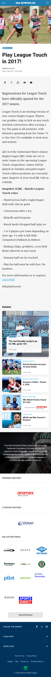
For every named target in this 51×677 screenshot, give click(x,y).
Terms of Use (19, 656)
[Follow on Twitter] (42, 626)
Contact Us (25, 661)
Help (16, 661)
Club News (7, 48)
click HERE (8, 279)
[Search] (47, 3)
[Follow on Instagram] (47, 626)
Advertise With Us (37, 661)
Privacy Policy (31, 656)
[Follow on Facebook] (37, 626)
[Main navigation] (3, 2)
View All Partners (25, 615)
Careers (10, 661)
